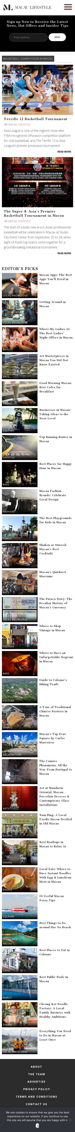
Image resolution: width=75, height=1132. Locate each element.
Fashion (8, 511)
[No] (70, 1120)
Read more (64, 151)
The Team (36, 1074)
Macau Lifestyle (19, 124)
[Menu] (68, 6)
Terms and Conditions (36, 1096)
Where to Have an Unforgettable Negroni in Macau (56, 657)
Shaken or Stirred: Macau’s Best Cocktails (53, 549)
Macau (7, 943)
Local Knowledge (15, 295)
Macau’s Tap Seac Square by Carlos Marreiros (52, 738)
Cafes (6, 970)
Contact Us (36, 1104)
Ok (38, 1125)
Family (7, 538)
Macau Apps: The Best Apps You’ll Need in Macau (55, 279)
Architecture (12, 754)
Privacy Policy (36, 1089)
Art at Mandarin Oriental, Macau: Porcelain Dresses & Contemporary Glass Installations (54, 796)
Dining (7, 403)
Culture (8, 430)
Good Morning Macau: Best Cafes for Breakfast (55, 387)
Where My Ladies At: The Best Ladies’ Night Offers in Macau (56, 333)
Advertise (37, 1081)
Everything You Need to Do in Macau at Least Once (55, 1035)
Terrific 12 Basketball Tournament (35, 119)
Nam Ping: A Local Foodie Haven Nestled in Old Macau (55, 819)
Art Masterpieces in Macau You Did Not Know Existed (54, 360)
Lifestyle (9, 457)
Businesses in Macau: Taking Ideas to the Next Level (55, 414)
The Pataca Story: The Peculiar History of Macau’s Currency (55, 603)
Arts (6, 376)
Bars (6, 349)
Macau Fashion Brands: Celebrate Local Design (52, 495)
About (36, 1066)
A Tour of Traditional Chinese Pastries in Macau (55, 711)
